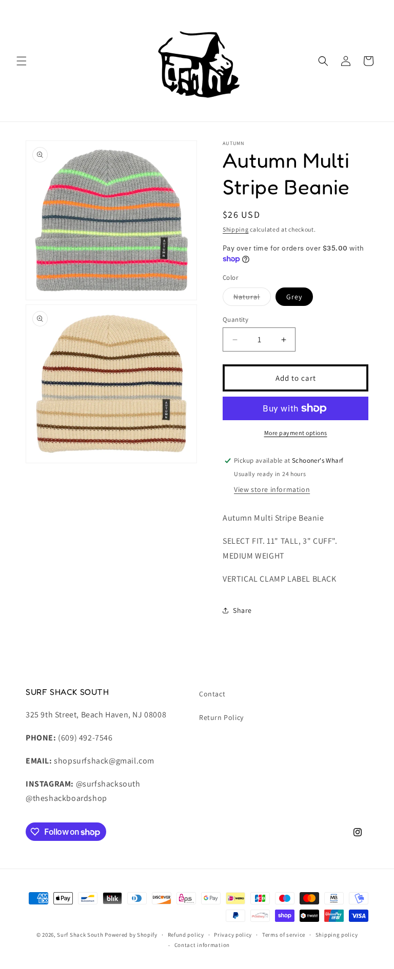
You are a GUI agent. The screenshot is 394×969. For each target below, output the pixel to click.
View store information (272, 489)
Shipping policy (337, 934)
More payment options (295, 433)
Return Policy (221, 717)
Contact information (202, 945)
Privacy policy (233, 934)
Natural (252, 299)
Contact (212, 693)
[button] (21, 61)
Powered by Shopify (131, 934)
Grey (294, 296)
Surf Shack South (80, 934)
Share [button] (242, 610)
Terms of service (283, 934)
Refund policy (186, 934)
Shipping (236, 229)
